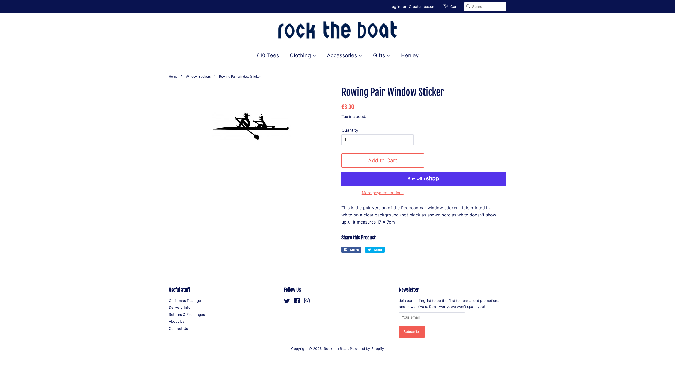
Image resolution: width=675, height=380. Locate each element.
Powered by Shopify (367, 348)
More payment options (383, 192)
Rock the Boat (336, 348)
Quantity (349, 130)
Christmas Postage (185, 300)
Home (173, 76)
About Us (176, 321)
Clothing (301, 55)
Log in (395, 6)
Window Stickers (198, 76)
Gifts (380, 55)
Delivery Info (179, 307)
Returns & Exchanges (187, 314)
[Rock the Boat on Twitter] (287, 302)
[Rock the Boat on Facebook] (297, 302)
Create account (422, 6)
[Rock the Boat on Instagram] (307, 302)
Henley (410, 55)
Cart (454, 6)
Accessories (343, 55)
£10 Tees (267, 55)
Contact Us (178, 328)
